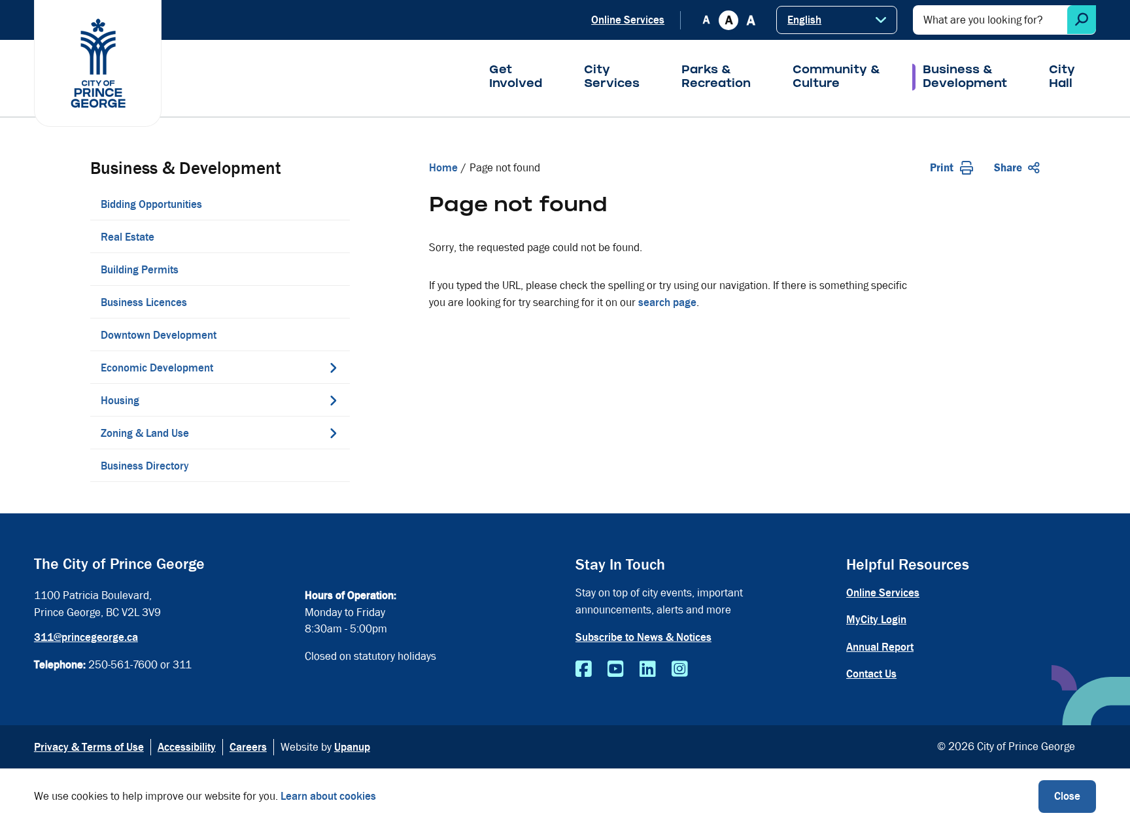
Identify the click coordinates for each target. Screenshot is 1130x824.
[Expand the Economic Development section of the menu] (333, 367)
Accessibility (187, 747)
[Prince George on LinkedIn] (648, 669)
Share (1008, 168)
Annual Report (880, 647)
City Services (612, 77)
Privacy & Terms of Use (89, 747)
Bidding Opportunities (151, 204)
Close (1067, 796)
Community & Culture (837, 77)
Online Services (627, 20)
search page (667, 302)
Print (941, 168)
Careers (248, 747)
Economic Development (157, 368)
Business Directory (145, 466)
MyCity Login (876, 620)
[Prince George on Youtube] (616, 669)
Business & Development (965, 77)
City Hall (1062, 77)
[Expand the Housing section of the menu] (333, 400)
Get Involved (515, 77)
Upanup (352, 747)
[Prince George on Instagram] (680, 669)
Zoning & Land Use (145, 433)
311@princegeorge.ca (86, 637)
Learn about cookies (328, 796)
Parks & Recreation (716, 77)
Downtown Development (158, 335)
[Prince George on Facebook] (583, 669)
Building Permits (140, 270)
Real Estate (127, 237)
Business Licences (144, 302)
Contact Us (871, 674)
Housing (120, 400)
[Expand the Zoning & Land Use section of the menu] (333, 433)
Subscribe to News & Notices (643, 637)
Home (443, 168)
